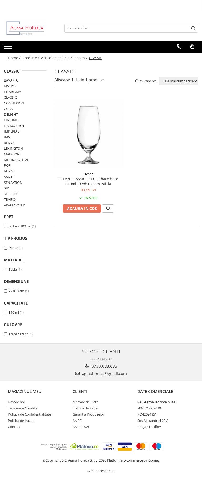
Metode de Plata (85, 401)
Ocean (88, 173)
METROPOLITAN (17, 159)
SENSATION (13, 182)
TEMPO (10, 199)
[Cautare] (193, 28)
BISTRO (10, 86)
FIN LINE (11, 120)
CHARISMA (12, 91)
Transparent (18, 334)
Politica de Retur (85, 408)
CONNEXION (14, 103)
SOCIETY (10, 193)
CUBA (8, 108)
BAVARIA (11, 80)
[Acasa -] (30, 28)
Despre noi (16, 401)
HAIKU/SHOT (14, 125)
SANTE (9, 176)
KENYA (9, 142)
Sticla (13, 269)
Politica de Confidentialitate (29, 414)
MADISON (12, 154)
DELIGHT (11, 114)
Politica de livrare (21, 420)
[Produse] (8, 48)
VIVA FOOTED (14, 205)
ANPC (77, 420)
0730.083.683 (103, 366)
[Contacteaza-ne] (179, 46)
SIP (6, 188)
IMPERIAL (11, 131)
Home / (15, 57)
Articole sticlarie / (57, 57)
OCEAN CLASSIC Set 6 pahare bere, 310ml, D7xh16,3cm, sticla (88, 181)
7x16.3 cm (16, 290)
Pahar (13, 247)
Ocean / (81, 57)
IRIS (7, 137)
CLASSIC (10, 97)
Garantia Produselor (88, 414)
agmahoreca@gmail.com (104, 373)
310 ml (14, 312)
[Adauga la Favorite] (108, 208)
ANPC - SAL (81, 426)
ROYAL (9, 171)
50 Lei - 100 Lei (20, 226)
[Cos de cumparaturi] (192, 46)
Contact (14, 426)
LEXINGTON (13, 148)
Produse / (31, 57)
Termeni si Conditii (22, 408)
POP (7, 165)
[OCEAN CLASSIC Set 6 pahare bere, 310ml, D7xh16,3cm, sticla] (88, 133)
